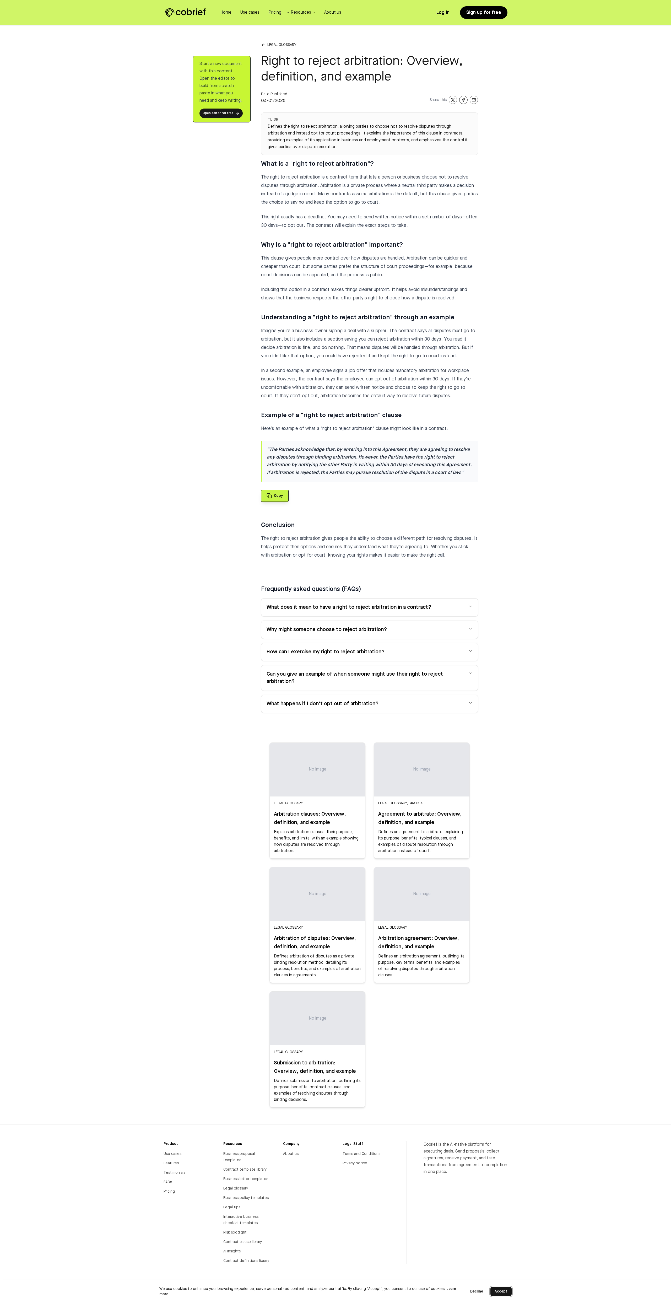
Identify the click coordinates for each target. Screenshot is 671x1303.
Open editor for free (218, 113)
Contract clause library (242, 1242)
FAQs (168, 1182)
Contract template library (245, 1169)
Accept (501, 1291)
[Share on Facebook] (463, 100)
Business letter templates (245, 1179)
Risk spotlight (235, 1232)
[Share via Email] (474, 100)
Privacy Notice (355, 1163)
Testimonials (174, 1173)
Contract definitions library (246, 1261)
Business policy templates (246, 1198)
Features (171, 1163)
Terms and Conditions (361, 1154)
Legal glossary (281, 45)
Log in (443, 12)
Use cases (172, 1154)
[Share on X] (453, 100)
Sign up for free (483, 12)
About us (291, 1154)
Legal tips (231, 1207)
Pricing (169, 1191)
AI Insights (232, 1251)
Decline (476, 1291)
